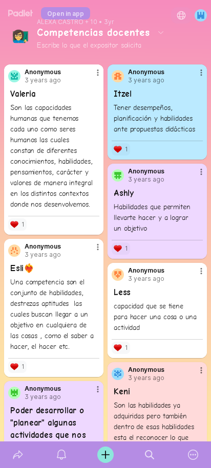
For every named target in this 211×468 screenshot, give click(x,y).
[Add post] (105, 454)
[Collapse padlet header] (161, 32)
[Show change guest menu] (201, 15)
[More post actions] (91, 76)
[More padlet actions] (193, 454)
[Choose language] (181, 15)
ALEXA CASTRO (60, 22)
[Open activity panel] (62, 454)
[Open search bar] (149, 454)
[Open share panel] (18, 454)
